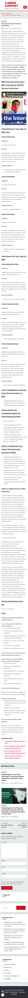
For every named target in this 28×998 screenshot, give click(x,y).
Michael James (18, 28)
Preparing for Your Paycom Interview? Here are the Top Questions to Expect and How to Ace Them (13, 811)
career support (11, 4)
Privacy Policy (13, 992)
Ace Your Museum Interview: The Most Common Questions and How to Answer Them (15, 949)
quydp (17, 816)
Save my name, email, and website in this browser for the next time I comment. (12, 883)
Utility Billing (7, 979)
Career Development (10, 964)
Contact (6, 992)
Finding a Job (7, 967)
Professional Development (11, 976)
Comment (4, 842)
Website (3, 873)
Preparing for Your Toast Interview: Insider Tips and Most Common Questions (13, 937)
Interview (4, 21)
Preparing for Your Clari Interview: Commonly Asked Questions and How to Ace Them (13, 777)
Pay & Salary (7, 973)
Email (3, 867)
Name (3, 861)
